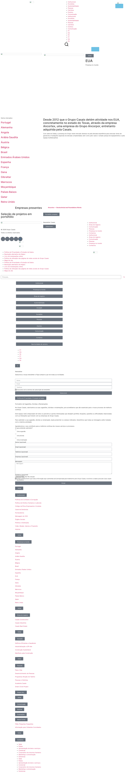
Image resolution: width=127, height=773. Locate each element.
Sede (20, 744)
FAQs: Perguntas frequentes (24, 724)
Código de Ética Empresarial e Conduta (28, 506)
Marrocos (6, 182)
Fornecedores (19, 513)
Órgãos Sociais (20, 519)
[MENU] (95, 49)
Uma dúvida (20, 435)
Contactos (92, 233)
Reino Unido (8, 201)
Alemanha (6, 127)
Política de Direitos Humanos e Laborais (28, 503)
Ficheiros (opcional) (21, 474)
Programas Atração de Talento (25, 677)
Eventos (70, 12)
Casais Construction (21, 619)
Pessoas (70, 8)
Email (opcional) (20, 447)
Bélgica (5, 147)
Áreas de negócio (94, 225)
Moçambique (8, 186)
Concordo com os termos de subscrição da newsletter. (33, 389)
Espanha (6, 162)
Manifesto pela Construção (24, 653)
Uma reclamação (22, 440)
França (5, 167)
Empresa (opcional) (21, 456)
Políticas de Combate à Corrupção (26, 499)
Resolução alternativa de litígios (14, 254)
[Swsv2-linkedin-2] (3, 239)
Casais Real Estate (21, 626)
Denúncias (22, 756)
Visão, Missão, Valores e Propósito (26, 526)
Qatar (4, 196)
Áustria (5, 142)
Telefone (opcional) (21, 451)
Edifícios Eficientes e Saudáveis (25, 643)
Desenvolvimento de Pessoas (24, 673)
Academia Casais (20, 683)
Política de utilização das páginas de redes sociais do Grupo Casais (26, 258)
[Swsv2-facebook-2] (7, 239)
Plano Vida (18, 670)
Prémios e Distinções (22, 523)
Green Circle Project (21, 686)
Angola (5, 132)
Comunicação (72, 14)
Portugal (6, 122)
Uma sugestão (21, 431)
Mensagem (18, 461)
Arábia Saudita (9, 137)
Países (21, 746)
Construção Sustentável (23, 650)
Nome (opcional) (20, 442)
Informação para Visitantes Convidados (28, 727)
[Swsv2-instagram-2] (12, 239)
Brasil (4, 152)
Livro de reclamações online (13, 256)
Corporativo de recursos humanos (30, 752)
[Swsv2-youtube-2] (16, 239)
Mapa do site (8, 260)
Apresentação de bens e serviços (29, 748)
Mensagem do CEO (21, 516)
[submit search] (124, 277)
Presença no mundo (95, 231)
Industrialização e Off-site (23, 646)
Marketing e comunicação (27, 754)
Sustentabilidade (73, 6)
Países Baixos (9, 191)
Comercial (22, 750)
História (17, 529)
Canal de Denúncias (21, 509)
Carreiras (71, 10)
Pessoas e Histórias (21, 680)
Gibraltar (6, 177)
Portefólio (71, 4)
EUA (16, 576)
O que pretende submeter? (24, 428)
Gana (4, 172)
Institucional (72, 2)
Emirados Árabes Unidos (15, 157)
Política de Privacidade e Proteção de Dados (19, 252)
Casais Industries (20, 623)
